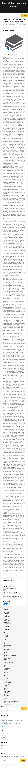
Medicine (6, 672)
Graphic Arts (6, 656)
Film (5, 642)
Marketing (6, 669)
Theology (6, 699)
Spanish (5, 694)
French (5, 648)
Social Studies (7, 691)
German (5, 652)
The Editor (14, 54)
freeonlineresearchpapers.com (18, 765)
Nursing (5, 675)
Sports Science (7, 695)
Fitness (5, 643)
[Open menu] (14, 11)
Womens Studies (7, 704)
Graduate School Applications (10, 655)
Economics (6, 633)
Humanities (6, 661)
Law (5, 665)
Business (6, 618)
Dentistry (6, 632)
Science (5, 688)
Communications (7, 623)
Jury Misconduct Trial (12, 588)
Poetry (5, 681)
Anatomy (6, 609)
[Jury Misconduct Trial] (4, 589)
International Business (9, 663)
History (5, 659)
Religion (5, 685)
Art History (6, 612)
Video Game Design (8, 702)
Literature (6, 666)
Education (6, 635)
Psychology (6, 684)
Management (7, 668)
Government (6, 653)
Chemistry (6, 619)
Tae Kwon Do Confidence (12, 592)
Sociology (6, 692)
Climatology (6, 622)
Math (5, 671)
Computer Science (8, 625)
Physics (5, 679)
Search (25, 15)
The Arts (6, 696)
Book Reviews (7, 616)
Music (5, 673)
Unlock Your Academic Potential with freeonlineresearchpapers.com (14, 20)
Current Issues (7, 630)
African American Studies (9, 607)
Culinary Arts (7, 629)
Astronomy (6, 613)
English (5, 574)
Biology (5, 615)
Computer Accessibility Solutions (14, 596)
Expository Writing (8, 640)
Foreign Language (7, 645)
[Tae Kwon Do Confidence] (4, 593)
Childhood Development (9, 620)
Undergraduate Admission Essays (11, 701)
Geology (5, 650)
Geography (6, 649)
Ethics (5, 639)
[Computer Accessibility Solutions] (4, 597)
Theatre (5, 698)
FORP (5, 646)
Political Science (7, 682)
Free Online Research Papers (14, 4)
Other (5, 676)
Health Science (7, 658)
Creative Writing (7, 626)
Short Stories (7, 689)
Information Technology (9, 662)
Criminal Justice (7, 628)
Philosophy (6, 678)
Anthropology (7, 610)
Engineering (6, 636)
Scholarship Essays (8, 686)
